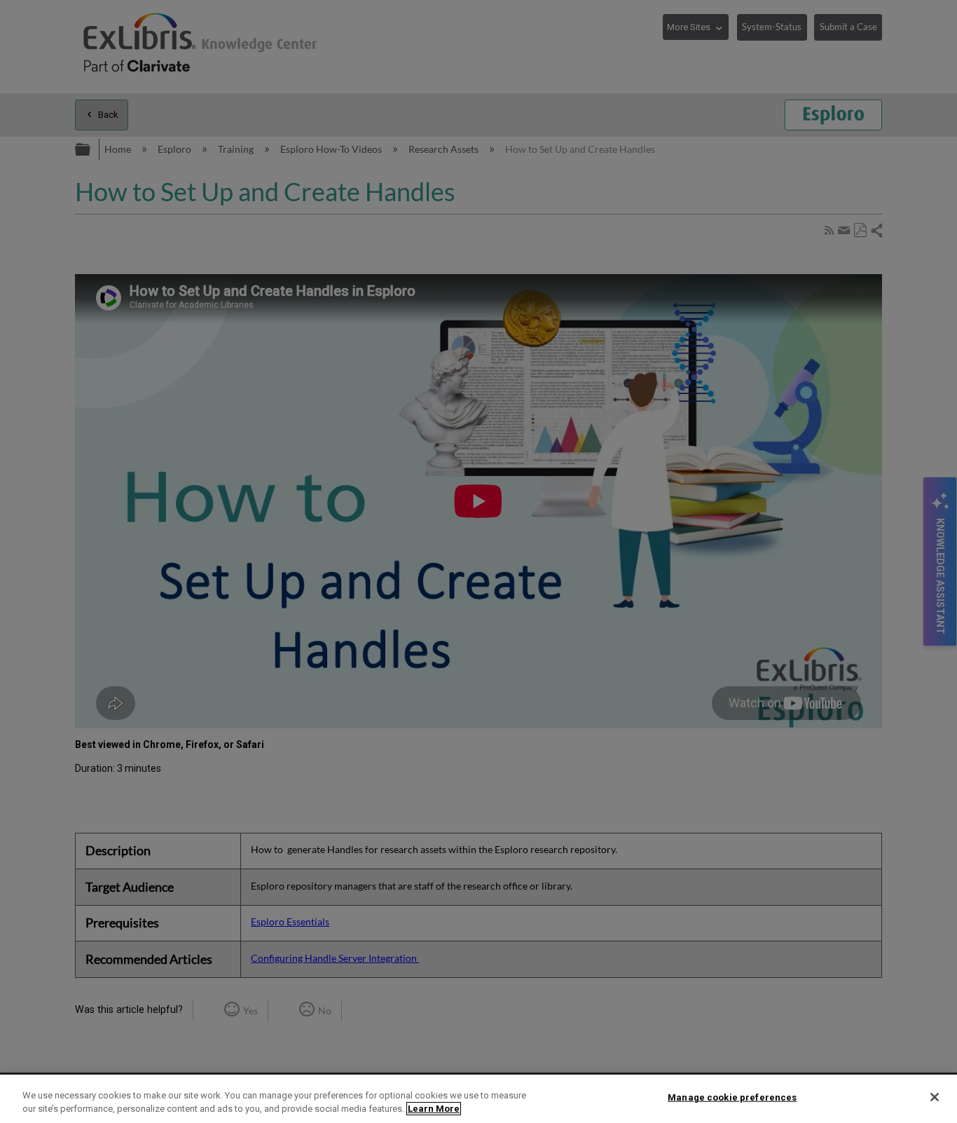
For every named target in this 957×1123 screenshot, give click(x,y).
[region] (478, 1099)
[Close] (934, 1097)
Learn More (434, 1108)
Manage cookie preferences (732, 1097)
